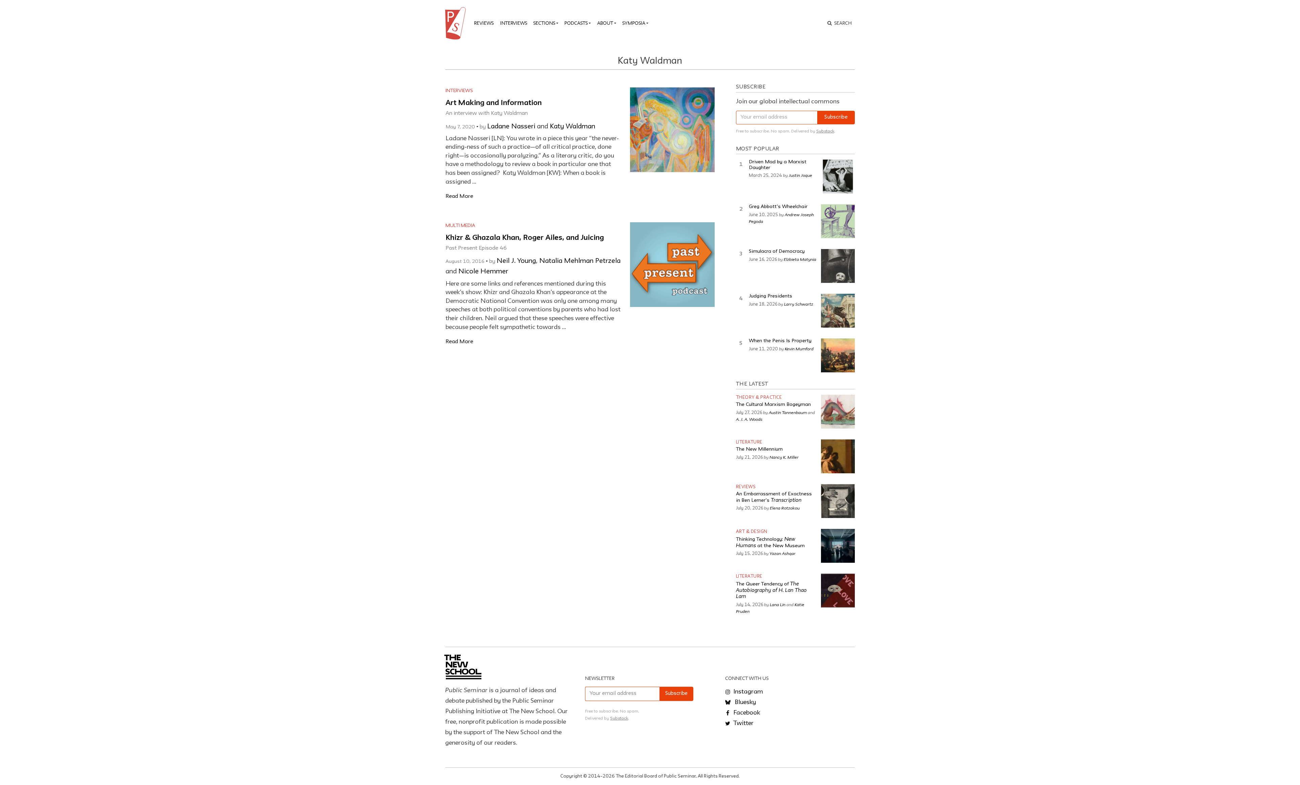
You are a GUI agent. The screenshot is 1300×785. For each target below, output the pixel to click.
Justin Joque (800, 175)
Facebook (746, 713)
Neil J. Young (516, 261)
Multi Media (460, 226)
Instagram (747, 692)
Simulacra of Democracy (777, 251)
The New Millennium (759, 449)
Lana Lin (777, 604)
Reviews (484, 23)
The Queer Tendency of (771, 590)
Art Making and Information (494, 103)
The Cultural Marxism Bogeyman (773, 404)
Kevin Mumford (799, 348)
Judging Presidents (770, 296)
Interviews (513, 23)
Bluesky (744, 702)
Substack (825, 131)
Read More (459, 196)
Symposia (633, 23)
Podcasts (576, 23)
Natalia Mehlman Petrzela (580, 261)
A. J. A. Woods (749, 419)
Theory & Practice (759, 397)
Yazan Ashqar (783, 553)
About (605, 23)
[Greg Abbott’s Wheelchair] (838, 221)
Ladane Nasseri (511, 127)
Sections (544, 23)
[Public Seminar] (456, 23)
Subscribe (836, 117)
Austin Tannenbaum (788, 412)
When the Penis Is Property (780, 341)
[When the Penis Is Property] (838, 355)
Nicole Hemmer (483, 272)
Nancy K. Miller (784, 457)
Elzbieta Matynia (800, 259)
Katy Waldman (572, 127)
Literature (749, 442)
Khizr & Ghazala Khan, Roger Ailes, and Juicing (525, 238)
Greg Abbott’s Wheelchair (778, 207)
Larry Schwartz (798, 304)
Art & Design (751, 532)
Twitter (743, 723)
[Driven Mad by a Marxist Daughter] (838, 176)
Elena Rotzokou (785, 507)
